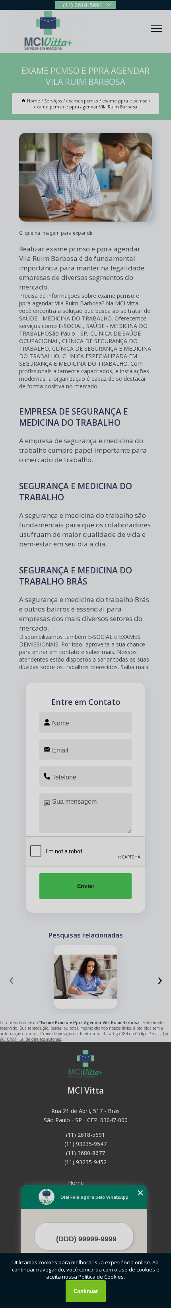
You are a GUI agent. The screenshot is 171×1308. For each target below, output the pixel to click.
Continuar (86, 1291)
